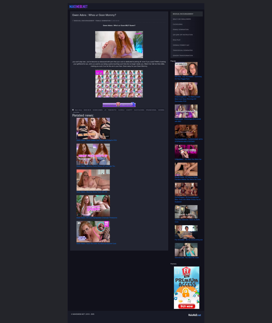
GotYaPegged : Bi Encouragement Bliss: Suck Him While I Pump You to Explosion (187, 199)
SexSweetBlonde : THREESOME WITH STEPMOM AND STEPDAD (189, 140)
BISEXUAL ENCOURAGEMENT (84, 21)
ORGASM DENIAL (151, 110)
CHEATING (76, 112)
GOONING (161, 110)
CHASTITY (129, 110)
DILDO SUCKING (139, 110)
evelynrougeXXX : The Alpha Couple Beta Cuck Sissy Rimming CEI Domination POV (187, 98)
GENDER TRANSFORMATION (183, 55)
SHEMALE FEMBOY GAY (181, 45)
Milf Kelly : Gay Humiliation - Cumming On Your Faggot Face (188, 77)
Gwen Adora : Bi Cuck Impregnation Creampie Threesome (96, 217)
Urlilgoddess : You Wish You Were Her (188, 159)
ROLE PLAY (176, 40)
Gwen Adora (78, 110)
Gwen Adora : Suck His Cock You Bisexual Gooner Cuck (96, 243)
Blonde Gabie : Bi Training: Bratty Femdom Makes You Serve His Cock (188, 178)
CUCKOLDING (177, 24)
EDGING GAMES (98, 110)
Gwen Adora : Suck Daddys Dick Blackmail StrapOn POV (96, 140)
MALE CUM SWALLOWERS (182, 19)
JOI (105, 110)
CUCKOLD (121, 110)
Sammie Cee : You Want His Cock (187, 257)
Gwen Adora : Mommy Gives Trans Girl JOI (91, 192)
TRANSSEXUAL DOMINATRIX (183, 50)
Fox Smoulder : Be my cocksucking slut (189, 239)
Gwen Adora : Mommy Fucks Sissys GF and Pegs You (95, 166)
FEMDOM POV (112, 110)
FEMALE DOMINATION (103, 21)
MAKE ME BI (87, 110)
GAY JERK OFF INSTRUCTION (183, 35)
